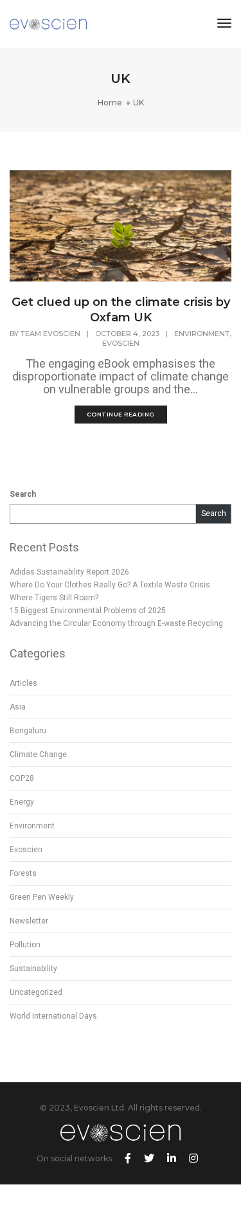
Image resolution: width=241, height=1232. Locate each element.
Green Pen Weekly (42, 897)
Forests (23, 873)
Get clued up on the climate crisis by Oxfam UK (121, 310)
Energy (22, 802)
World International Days (53, 1016)
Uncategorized (36, 992)
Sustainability (33, 968)
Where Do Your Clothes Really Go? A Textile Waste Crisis (110, 584)
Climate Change (38, 754)
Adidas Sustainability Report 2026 (69, 571)
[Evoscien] (48, 23)
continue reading (121, 414)
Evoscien (120, 343)
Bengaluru (28, 730)
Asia (18, 706)
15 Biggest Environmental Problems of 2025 (88, 610)
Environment (201, 333)
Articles (23, 683)
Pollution (25, 944)
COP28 (22, 778)
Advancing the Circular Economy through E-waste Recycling (116, 623)
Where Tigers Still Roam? (54, 597)
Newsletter (29, 920)
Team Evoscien (50, 333)
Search (23, 494)
